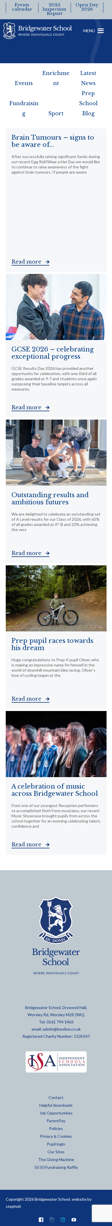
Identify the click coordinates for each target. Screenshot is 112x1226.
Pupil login (56, 1144)
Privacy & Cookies (56, 1136)
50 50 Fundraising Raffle (56, 1167)
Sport (55, 113)
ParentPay (56, 1120)
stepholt (13, 1206)
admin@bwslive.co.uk (62, 1029)
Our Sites (56, 1151)
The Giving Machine (56, 1159)
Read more (27, 262)
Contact (56, 1097)
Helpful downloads (56, 1105)
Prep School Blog (88, 103)
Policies (56, 1128)
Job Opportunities (56, 1112)
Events (24, 83)
